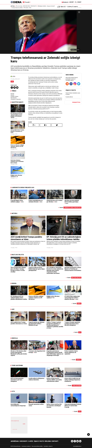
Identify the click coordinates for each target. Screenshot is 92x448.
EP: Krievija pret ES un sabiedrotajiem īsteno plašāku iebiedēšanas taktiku (16, 115)
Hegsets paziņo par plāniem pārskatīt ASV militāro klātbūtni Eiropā (36, 323)
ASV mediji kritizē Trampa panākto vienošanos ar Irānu (17, 131)
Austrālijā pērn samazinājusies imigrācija (18, 405)
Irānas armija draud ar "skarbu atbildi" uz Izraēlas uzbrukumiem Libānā (54, 380)
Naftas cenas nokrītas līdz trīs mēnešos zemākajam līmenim (54, 406)
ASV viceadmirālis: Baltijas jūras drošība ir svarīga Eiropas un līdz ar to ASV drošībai (18, 270)
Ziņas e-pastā (39, 441)
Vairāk (61, 207)
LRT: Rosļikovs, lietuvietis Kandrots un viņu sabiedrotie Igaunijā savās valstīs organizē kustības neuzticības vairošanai (55, 270)
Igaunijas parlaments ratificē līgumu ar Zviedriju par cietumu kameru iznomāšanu (73, 269)
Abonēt (71, 2)
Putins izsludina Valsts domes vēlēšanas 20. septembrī (71, 352)
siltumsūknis (22, 430)
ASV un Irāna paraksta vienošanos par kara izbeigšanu (17, 380)
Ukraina (12, 95)
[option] (46, 32)
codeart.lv (50, 446)
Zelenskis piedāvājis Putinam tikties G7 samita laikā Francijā (73, 406)
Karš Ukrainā (14, 97)
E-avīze (30, 441)
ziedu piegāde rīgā (15, 420)
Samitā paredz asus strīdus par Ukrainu (54, 201)
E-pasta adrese (69, 97)
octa (24, 424)
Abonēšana (15, 441)
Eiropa (14, 283)
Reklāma (48, 441)
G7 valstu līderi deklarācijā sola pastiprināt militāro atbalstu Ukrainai (72, 298)
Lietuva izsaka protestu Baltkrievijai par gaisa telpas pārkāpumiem (37, 269)
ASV (12, 81)
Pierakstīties (76, 102)
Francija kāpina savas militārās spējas (17, 201)
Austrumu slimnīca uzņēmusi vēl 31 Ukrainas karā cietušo (17, 161)
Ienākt (79, 2)
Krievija (12, 93)
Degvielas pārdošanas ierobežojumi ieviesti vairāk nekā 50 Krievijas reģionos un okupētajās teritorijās (55, 353)
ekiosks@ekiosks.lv (77, 446)
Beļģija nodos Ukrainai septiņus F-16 (16, 176)
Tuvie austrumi (17, 365)
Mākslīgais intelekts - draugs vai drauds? (46, 6)
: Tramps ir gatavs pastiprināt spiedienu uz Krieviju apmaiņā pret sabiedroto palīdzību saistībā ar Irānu (55, 325)
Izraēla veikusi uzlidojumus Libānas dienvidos (36, 379)
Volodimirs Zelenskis (16, 99)
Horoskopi (23, 441)
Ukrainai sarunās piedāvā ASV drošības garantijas (72, 202)
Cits (13, 391)
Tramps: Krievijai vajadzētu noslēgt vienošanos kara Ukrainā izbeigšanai (72, 323)
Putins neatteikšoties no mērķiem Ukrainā (36, 201)
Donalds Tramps (14, 96)
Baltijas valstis (18, 254)
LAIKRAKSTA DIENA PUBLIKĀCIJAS (23, 187)
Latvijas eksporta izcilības (17, 7)
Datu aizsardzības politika (37, 446)
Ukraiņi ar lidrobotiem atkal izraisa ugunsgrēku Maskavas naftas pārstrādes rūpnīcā (19, 353)
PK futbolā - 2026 (27, 7)
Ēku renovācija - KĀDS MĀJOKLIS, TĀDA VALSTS (26, 6)
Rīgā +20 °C (63, 6)
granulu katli (15, 429)
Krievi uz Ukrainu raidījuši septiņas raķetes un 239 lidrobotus (17, 146)
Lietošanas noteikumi (26, 446)
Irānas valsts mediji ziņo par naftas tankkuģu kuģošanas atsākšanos (72, 380)
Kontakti (55, 441)
